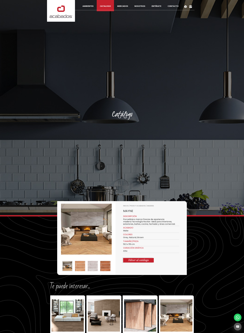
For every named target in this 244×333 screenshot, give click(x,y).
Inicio (125, 206)
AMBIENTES (88, 6)
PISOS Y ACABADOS (138, 206)
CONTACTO (173, 6)
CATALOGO (105, 6)
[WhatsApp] (237, 317)
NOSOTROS (139, 6)
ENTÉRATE (156, 6)
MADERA (150, 206)
